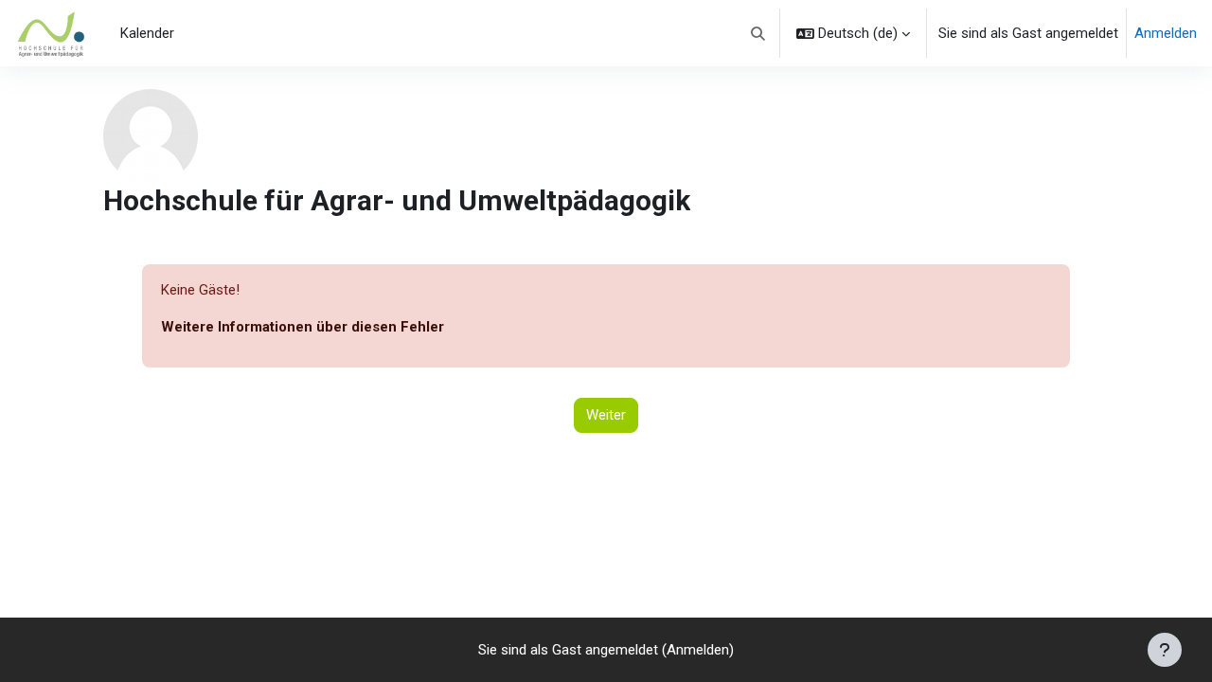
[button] (758, 33)
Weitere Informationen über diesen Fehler (302, 326)
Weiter (606, 414)
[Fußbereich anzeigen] (1165, 650)
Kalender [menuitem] (147, 33)
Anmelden (1165, 33)
